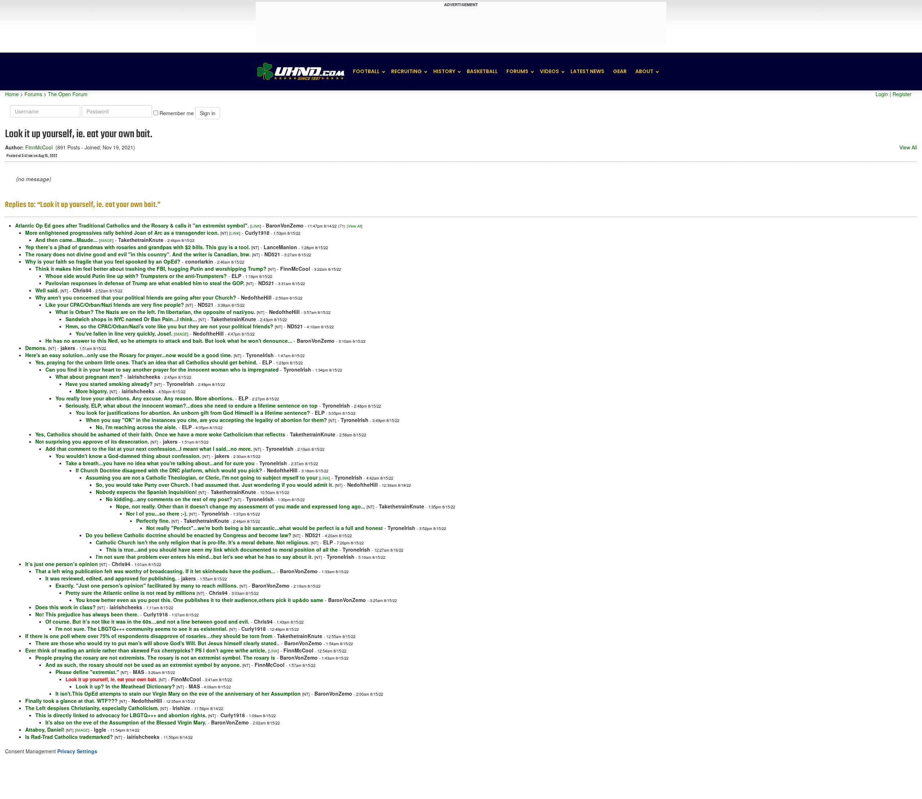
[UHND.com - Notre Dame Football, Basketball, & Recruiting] (300, 71)
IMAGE (106, 240)
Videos (549, 71)
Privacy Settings (77, 751)
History (444, 71)
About (644, 71)
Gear (620, 71)
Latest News (587, 71)
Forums (517, 71)
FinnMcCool (39, 147)
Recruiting (406, 71)
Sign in (207, 113)
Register (902, 94)
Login (882, 94)
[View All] (354, 226)
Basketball (482, 71)
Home (12, 94)
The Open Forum (68, 94)
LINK (255, 226)
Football (366, 71)
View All (908, 147)
